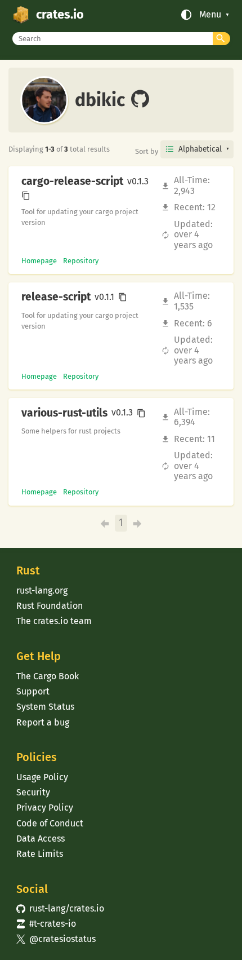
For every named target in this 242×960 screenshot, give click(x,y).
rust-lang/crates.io (60, 908)
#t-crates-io (46, 923)
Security (33, 792)
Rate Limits (39, 853)
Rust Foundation (49, 605)
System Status (45, 706)
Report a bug (42, 722)
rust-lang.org (42, 590)
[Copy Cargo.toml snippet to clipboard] (25, 195)
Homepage (39, 260)
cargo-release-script (72, 181)
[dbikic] (140, 100)
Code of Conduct (49, 823)
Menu (210, 15)
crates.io (60, 14)
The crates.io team (54, 621)
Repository (80, 260)
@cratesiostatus (56, 939)
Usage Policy (42, 777)
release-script (56, 297)
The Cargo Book (47, 676)
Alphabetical (200, 149)
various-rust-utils (64, 413)
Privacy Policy (44, 807)
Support (33, 691)
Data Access (40, 838)
